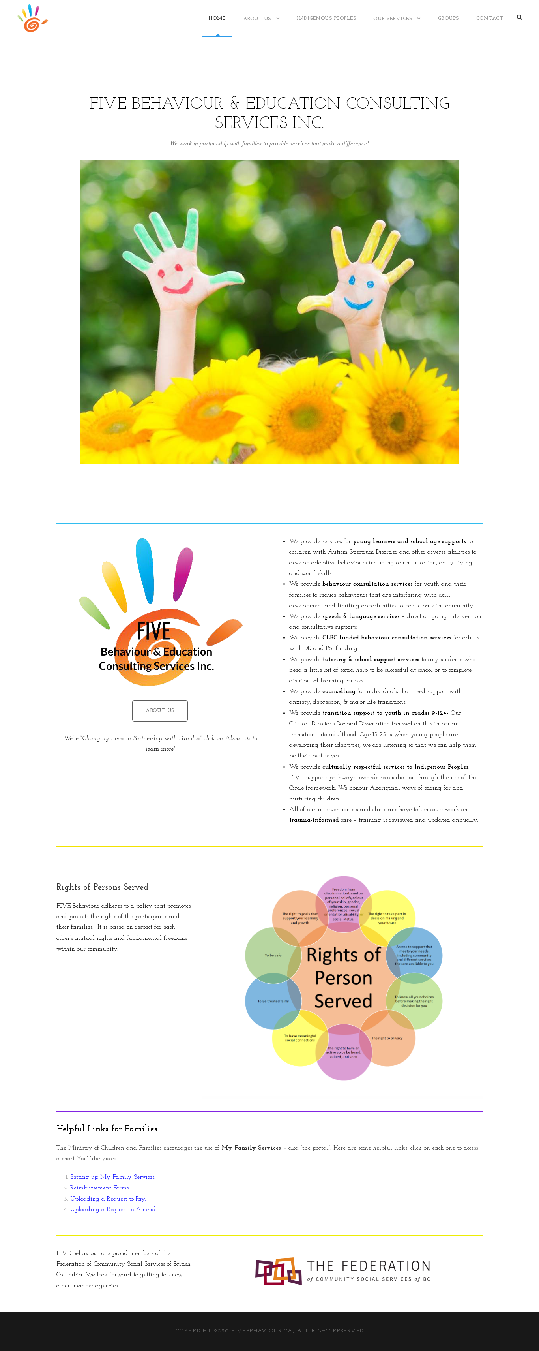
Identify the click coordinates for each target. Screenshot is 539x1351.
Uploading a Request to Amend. (113, 1209)
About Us (257, 18)
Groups (448, 18)
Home (217, 18)
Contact (489, 18)
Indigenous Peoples (326, 18)
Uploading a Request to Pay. (108, 1199)
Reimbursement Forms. (100, 1188)
